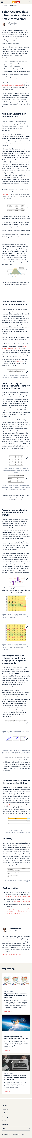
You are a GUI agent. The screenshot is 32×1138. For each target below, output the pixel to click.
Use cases (5, 1109)
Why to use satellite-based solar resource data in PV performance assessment (15, 995)
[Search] (29, 2)
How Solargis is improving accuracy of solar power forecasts (16, 1037)
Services (4, 1113)
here (9, 162)
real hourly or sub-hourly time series (13, 85)
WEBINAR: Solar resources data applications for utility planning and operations (15, 1077)
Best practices (15, 5)
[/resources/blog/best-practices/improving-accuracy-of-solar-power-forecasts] (16, 1023)
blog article (19, 361)
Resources (4, 5)
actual (5, 805)
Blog (10, 5)
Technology (5, 1117)
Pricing (4, 1121)
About (3, 1128)
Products (4, 1105)
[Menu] (2, 2)
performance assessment (15, 805)
